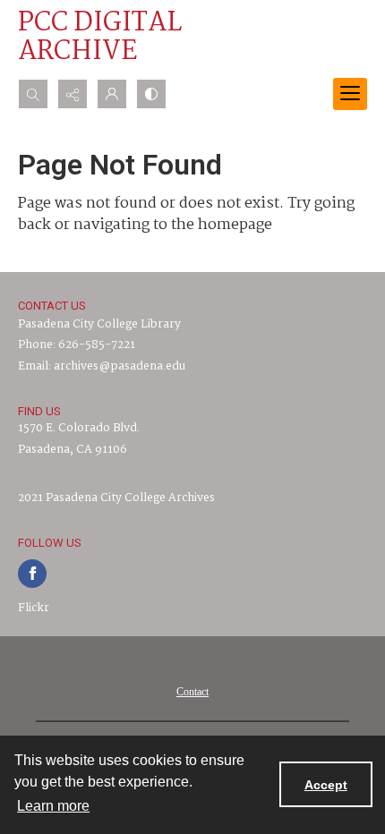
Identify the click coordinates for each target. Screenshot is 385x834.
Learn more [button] (53, 805)
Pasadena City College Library (99, 324)
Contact (192, 691)
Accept (325, 785)
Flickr (33, 608)
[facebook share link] (32, 573)
